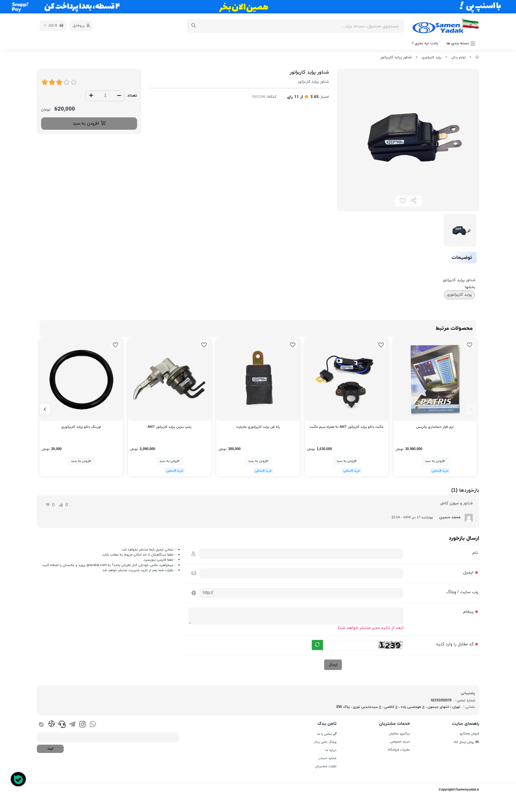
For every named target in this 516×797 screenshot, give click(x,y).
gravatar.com (97, 565)
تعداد (132, 96)
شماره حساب (327, 758)
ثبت (50, 749)
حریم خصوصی (400, 741)
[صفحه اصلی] (477, 57)
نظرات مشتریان (325, 766)
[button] (471, 409)
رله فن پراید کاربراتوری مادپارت (258, 427)
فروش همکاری (469, 733)
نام (475, 553)
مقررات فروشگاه (399, 749)
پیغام (468, 612)
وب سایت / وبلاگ (462, 592)
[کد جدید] (317, 645)
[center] (193, 26)
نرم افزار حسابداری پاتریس (435, 427)
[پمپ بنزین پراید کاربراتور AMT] (169, 379)
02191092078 (441, 700)
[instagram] (82, 725)
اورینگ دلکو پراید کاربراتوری (81, 427)
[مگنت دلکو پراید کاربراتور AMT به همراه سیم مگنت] (346, 379)
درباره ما (330, 750)
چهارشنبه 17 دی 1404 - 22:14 (412, 517)
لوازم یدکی (458, 57)
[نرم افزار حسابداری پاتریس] (434, 379)
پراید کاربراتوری (431, 57)
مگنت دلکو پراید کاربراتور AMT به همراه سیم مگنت (347, 427)
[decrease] (119, 96)
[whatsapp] (92, 725)
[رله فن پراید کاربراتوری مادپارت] (257, 379)
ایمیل (468, 572)
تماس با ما (325, 734)
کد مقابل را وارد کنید (455, 644)
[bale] (41, 725)
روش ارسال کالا (464, 742)
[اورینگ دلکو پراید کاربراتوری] (81, 379)
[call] (62, 725)
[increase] (91, 96)
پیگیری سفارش (399, 733)
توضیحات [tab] (462, 257)
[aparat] (51, 724)
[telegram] (72, 725)
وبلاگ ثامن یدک (325, 742)
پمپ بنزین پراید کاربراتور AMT (169, 427)
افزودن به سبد (87, 123)
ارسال (333, 664)
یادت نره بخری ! (425, 43)
